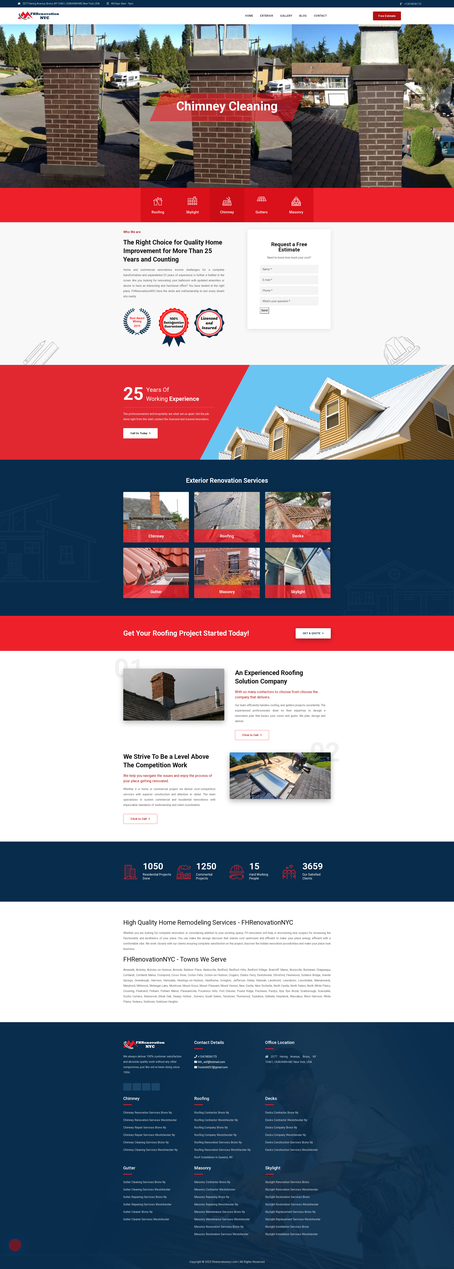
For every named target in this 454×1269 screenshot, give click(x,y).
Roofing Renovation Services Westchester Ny (222, 1150)
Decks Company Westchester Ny (285, 1135)
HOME (249, 15)
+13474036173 (207, 1056)
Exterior (266, 15)
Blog (303, 15)
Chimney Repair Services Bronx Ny (144, 1127)
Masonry (227, 592)
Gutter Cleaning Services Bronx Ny (144, 1182)
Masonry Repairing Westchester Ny (216, 1204)
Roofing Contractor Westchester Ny (216, 1120)
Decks (298, 536)
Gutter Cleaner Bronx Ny (138, 1212)
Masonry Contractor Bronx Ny (212, 1182)
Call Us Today (138, 433)
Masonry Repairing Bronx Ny (211, 1197)
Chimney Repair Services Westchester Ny (149, 1135)
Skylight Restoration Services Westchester (292, 1204)
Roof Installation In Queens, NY (213, 1157)
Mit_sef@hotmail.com (211, 1062)
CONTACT (320, 15)
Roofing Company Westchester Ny (215, 1135)
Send (264, 310)
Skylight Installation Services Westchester (291, 1234)
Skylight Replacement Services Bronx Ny (290, 1212)
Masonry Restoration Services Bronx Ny (219, 1226)
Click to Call (250, 735)
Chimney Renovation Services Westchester (150, 1120)
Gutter (156, 592)
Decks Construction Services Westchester (291, 1150)
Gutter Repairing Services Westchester (147, 1204)
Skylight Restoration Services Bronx (287, 1197)
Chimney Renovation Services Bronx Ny (147, 1112)
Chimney (156, 536)
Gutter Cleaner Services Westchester (146, 1219)
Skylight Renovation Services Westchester (291, 1189)
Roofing (227, 536)
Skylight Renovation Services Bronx (287, 1182)
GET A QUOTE (311, 633)
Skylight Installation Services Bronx (287, 1226)
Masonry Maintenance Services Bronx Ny (219, 1212)
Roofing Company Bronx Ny (211, 1127)
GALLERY (286, 15)
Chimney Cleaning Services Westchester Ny (150, 1150)
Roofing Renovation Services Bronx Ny (218, 1142)
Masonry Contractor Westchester (214, 1189)
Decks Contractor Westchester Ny (286, 1120)
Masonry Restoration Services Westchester (221, 1234)
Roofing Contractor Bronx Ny (211, 1112)
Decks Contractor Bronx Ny (281, 1112)
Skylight (298, 592)
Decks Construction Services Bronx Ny (289, 1142)
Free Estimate (387, 16)
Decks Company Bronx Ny (281, 1127)
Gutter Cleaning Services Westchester (146, 1189)
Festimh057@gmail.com (212, 1067)
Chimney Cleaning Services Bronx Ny (146, 1142)
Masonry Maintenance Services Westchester (222, 1219)
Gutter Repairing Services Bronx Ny (145, 1197)
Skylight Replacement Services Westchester (292, 1219)
